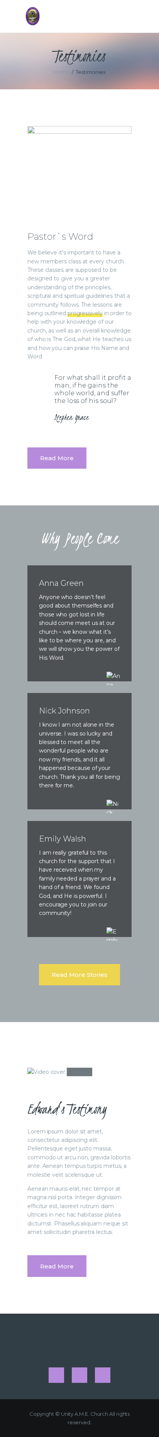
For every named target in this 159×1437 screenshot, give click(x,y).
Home (61, 72)
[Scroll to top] (146, 1418)
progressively (85, 313)
